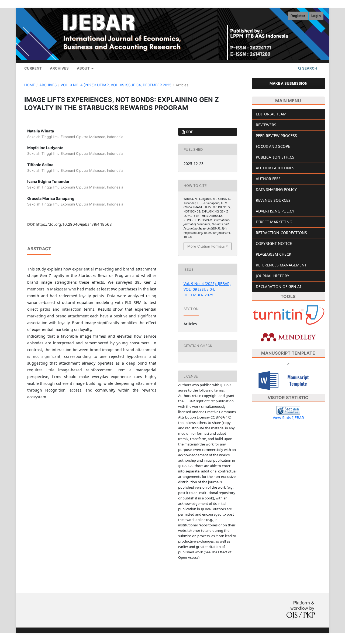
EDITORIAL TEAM (271, 113)
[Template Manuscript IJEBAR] (289, 379)
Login (316, 15)
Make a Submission (289, 83)
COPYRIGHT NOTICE (274, 243)
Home (29, 85)
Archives (59, 68)
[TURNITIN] (288, 314)
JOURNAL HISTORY (272, 275)
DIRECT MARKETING (274, 221)
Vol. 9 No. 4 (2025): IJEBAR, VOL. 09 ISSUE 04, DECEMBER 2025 (116, 85)
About (84, 68)
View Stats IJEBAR (288, 417)
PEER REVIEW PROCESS (276, 135)
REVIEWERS (266, 124)
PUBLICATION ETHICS (275, 157)
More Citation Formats (206, 246)
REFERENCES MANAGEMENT (281, 265)
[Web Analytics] (288, 410)
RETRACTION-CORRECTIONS (281, 232)
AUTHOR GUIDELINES (275, 167)
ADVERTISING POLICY (275, 211)
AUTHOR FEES (268, 178)
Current (33, 68)
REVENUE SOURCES (273, 200)
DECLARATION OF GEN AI (278, 286)
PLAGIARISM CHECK (273, 254)
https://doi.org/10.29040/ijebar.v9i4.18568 (74, 224)
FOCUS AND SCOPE (273, 146)
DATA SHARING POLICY (276, 189)
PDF (189, 132)
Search (309, 68)
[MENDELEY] (288, 336)
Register (298, 15)
